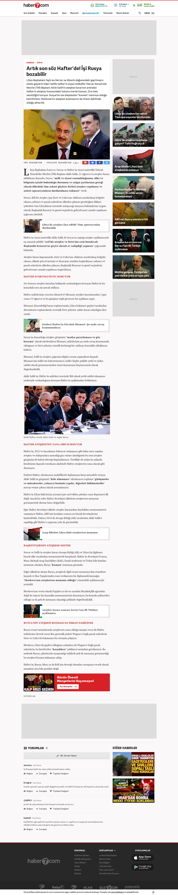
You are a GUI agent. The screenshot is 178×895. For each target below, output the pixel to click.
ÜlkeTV (88, 887)
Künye (77, 866)
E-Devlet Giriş (105, 866)
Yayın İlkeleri (80, 862)
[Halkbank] (90, 13)
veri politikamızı (117, 892)
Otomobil (108, 13)
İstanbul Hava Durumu (109, 873)
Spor (64, 13)
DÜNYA (39, 63)
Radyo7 (58, 887)
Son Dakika (29, 13)
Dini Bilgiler (104, 862)
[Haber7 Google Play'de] (143, 867)
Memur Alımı (105, 859)
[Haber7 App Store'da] (143, 857)
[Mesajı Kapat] (153, 892)
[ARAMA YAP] (139, 13)
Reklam (77, 869)
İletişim (77, 873)
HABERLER (30, 63)
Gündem (43, 13)
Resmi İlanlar (122, 13)
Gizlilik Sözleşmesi (82, 859)
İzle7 (108, 887)
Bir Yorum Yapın (68, 756)
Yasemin (132, 887)
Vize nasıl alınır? (106, 869)
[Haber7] (36, 5)
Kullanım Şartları (81, 855)
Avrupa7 (73, 887)
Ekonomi (74, 13)
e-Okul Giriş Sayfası (108, 855)
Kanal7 (41, 887)
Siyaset (54, 13)
